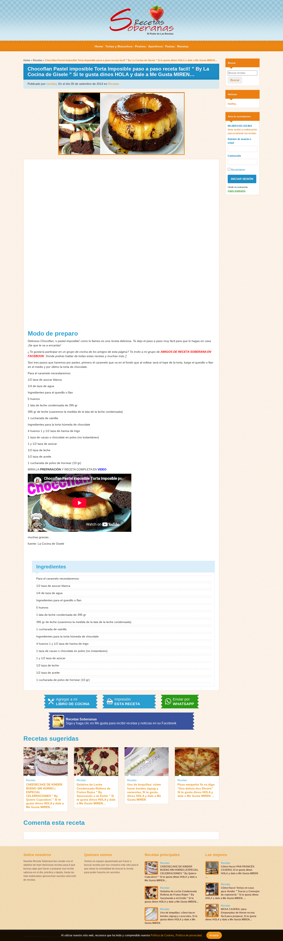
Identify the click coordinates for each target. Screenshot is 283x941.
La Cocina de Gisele (51, 543)
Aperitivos (155, 46)
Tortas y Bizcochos (118, 46)
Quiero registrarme (237, 191)
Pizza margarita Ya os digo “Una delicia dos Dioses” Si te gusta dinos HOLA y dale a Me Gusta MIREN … (196, 790)
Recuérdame (237, 169)
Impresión (127, 701)
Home (99, 46)
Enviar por (183, 701)
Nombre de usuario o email (239, 141)
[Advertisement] (121, 246)
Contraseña (234, 155)
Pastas (170, 46)
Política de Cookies (162, 935)
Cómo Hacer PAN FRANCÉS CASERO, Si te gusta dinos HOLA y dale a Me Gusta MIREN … (231, 871)
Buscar (234, 80)
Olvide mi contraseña (238, 187)
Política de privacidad (188, 935)
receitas (51, 83)
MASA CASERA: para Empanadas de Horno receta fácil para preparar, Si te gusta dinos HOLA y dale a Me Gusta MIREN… (230, 914)
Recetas (183, 46)
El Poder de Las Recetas (160, 33)
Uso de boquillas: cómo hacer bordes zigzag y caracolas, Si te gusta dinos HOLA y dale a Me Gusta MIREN (144, 792)
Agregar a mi (72, 701)
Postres (140, 46)
